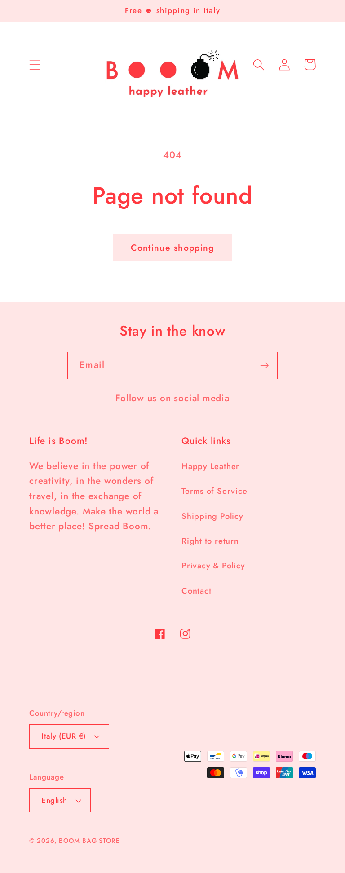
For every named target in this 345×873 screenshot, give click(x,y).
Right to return (210, 541)
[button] (35, 64)
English (54, 800)
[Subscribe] (264, 365)
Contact (196, 591)
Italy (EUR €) (63, 736)
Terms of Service (214, 491)
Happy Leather (210, 466)
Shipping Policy (212, 516)
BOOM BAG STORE (89, 840)
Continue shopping (172, 247)
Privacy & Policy (213, 566)
